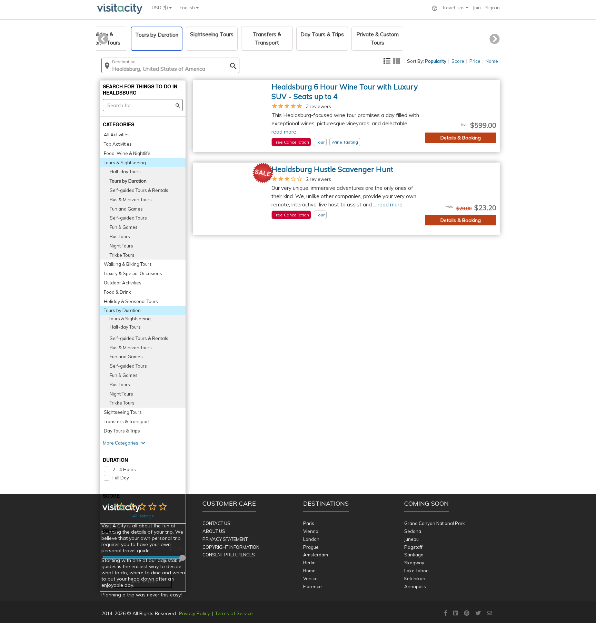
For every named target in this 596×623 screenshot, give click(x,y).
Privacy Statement (225, 539)
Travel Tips (454, 7)
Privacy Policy (194, 613)
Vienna (310, 531)
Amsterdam (315, 554)
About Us (213, 531)
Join (477, 7)
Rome (309, 570)
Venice (310, 578)
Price (474, 61)
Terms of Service (234, 613)
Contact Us (216, 523)
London (311, 539)
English (188, 7)
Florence (312, 586)
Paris (308, 523)
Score (457, 61)
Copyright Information (230, 547)
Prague (311, 547)
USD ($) (160, 7)
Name (492, 61)
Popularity (435, 61)
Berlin (309, 562)
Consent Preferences (228, 554)
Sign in (492, 7)
